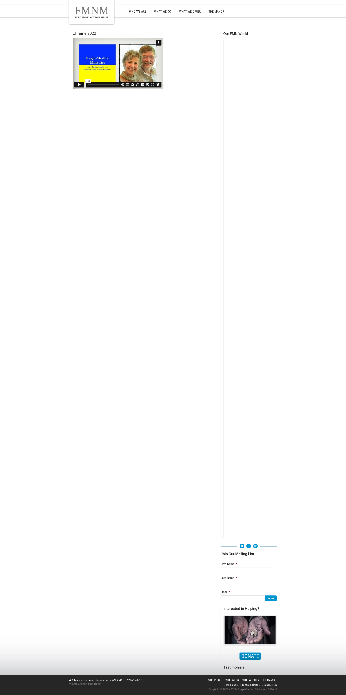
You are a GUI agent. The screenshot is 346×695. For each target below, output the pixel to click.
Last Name (229, 578)
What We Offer (250, 680)
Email (225, 592)
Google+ (255, 546)
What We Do (232, 680)
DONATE (250, 656)
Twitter (242, 546)
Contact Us (270, 684)
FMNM (92, 10)
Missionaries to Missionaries (243, 684)
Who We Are (215, 680)
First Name (229, 564)
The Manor (269, 680)
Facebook (249, 546)
